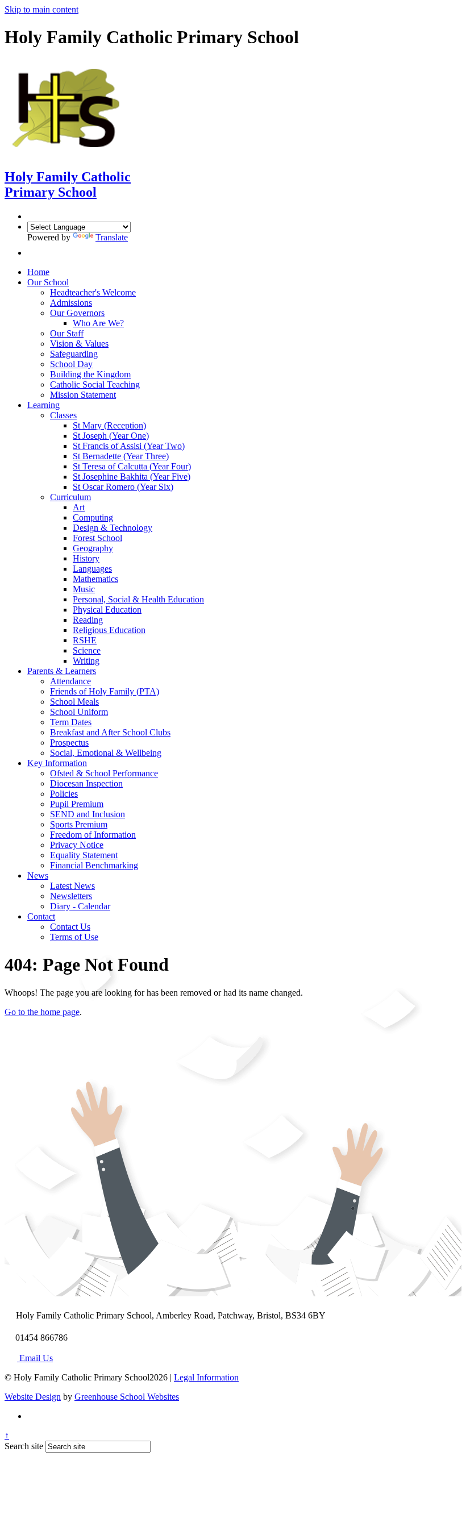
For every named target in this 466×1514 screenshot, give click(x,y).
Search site (24, 1446)
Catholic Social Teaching (95, 384)
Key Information (57, 763)
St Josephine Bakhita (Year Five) (131, 476)
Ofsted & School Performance (104, 773)
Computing (93, 517)
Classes (63, 415)
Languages (92, 568)
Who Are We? (98, 323)
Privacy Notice (76, 845)
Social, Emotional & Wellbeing (105, 753)
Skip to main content (41, 9)
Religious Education (109, 630)
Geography (93, 548)
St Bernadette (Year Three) (121, 456)
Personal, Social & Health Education (138, 599)
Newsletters (71, 896)
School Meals (74, 701)
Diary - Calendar (80, 906)
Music (84, 589)
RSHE (85, 640)
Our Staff (67, 333)
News (37, 875)
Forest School (97, 538)
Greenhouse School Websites (126, 1396)
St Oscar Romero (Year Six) (123, 487)
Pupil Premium (76, 804)
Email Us (35, 1358)
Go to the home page (42, 1012)
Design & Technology (112, 528)
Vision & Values (79, 343)
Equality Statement (84, 855)
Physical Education (107, 609)
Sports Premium (78, 824)
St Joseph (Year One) (111, 435)
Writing (86, 661)
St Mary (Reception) (109, 425)
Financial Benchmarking (94, 865)
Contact (41, 916)
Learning (43, 405)
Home (38, 272)
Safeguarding (74, 354)
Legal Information (206, 1377)
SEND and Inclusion (87, 814)
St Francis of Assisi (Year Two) (129, 446)
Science (87, 650)
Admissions (71, 302)
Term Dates (70, 722)
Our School (48, 282)
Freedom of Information (93, 834)
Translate (111, 237)
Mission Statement (83, 395)
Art (79, 507)
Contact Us (70, 926)
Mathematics (95, 579)
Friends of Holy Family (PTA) (104, 691)
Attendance (70, 681)
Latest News (72, 886)
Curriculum (70, 497)
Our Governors (77, 313)
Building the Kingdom (90, 374)
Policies (64, 793)
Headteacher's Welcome (93, 292)
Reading (88, 620)
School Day (71, 364)
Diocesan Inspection (86, 783)
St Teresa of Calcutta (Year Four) (132, 466)
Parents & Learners (61, 671)
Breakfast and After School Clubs (110, 732)
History (86, 558)
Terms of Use (74, 937)
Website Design (33, 1396)
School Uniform (79, 712)
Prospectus (69, 742)
